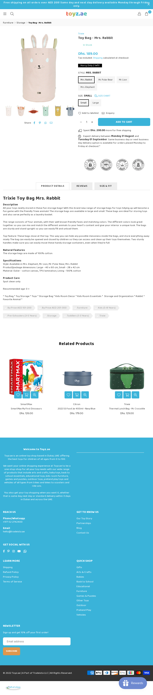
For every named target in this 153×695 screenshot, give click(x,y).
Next (71, 68)
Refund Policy (11, 572)
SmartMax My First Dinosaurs (26, 409)
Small (83, 103)
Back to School (84, 582)
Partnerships (83, 523)
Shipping (98, 58)
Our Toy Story (84, 518)
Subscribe (11, 651)
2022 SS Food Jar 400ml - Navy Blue (76, 409)
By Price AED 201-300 (54, 308)
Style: (89, 73)
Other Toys (82, 600)
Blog (79, 528)
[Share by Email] (51, 123)
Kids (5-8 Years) (107, 308)
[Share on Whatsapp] (45, 123)
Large (96, 103)
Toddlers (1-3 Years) (78, 316)
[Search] (12, 14)
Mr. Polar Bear (105, 80)
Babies (80, 577)
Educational (83, 586)
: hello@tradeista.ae (14, 530)
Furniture (82, 308)
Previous (6, 68)
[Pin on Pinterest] (39, 123)
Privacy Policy (11, 577)
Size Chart (104, 96)
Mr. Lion (123, 80)
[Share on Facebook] (34, 123)
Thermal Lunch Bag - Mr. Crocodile (127, 409)
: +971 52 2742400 (14, 520)
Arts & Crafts (83, 572)
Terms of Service (12, 582)
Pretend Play (83, 610)
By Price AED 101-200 (19, 308)
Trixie (81, 34)
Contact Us (82, 533)
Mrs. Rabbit (86, 80)
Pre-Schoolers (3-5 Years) (22, 316)
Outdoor (81, 605)
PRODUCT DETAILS (52, 186)
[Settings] (139, 14)
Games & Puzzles (86, 596)
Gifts (79, 567)
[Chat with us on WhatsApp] (13, 687)
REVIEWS (81, 186)
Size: (94, 96)
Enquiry (109, 113)
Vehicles (81, 615)
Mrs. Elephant (87, 87)
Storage (51, 316)
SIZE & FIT (106, 186)
